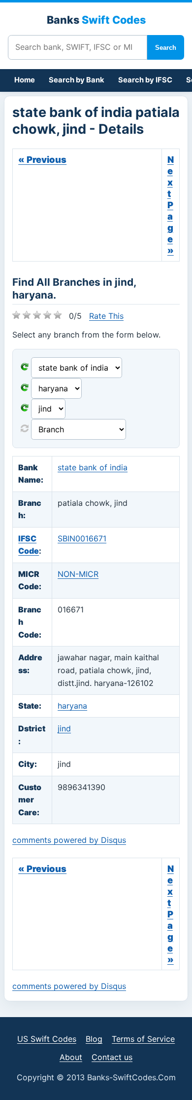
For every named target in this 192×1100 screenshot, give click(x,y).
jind (64, 728)
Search (165, 47)
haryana (72, 706)
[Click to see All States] (25, 388)
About (71, 1057)
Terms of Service (143, 1039)
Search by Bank (76, 80)
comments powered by (69, 840)
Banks (96, 19)
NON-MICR (78, 574)
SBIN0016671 (82, 538)
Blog (94, 1039)
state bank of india (93, 467)
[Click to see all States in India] (25, 409)
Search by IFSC (145, 80)
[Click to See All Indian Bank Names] (25, 368)
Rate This (106, 316)
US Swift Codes (46, 1039)
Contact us (112, 1057)
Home (24, 80)
